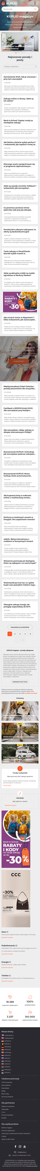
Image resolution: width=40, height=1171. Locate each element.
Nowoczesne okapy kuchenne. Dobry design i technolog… (19, 934)
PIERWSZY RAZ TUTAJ (20, 682)
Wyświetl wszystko (10, 805)
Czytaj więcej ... (7, 785)
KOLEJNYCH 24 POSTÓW (20, 627)
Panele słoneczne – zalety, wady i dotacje (14, 964)
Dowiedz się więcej (31, 693)
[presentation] (4, 42)
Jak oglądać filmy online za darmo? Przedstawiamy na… (18, 978)
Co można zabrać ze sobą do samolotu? (13, 951)
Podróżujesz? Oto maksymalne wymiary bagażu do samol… (19, 948)
